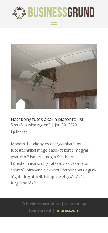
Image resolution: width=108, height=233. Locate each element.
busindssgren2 (37, 124)
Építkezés (19, 131)
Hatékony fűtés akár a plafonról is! (47, 119)
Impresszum (67, 210)
